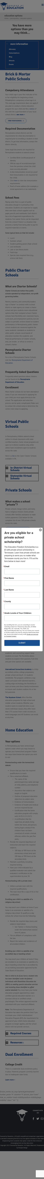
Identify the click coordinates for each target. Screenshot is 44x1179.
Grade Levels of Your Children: (18, 613)
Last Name (9, 590)
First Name (9, 578)
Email (6, 566)
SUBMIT (22, 643)
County (7, 601)
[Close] (40, 529)
